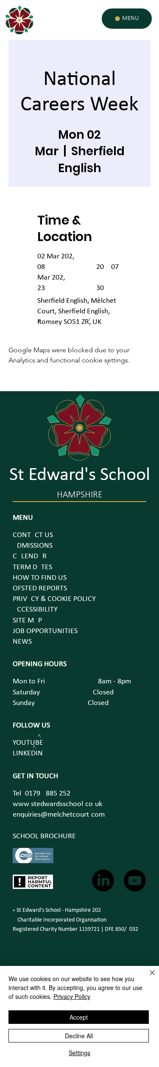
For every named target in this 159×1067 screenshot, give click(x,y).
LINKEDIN (28, 753)
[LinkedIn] (103, 880)
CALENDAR (30, 556)
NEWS (22, 642)
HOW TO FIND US (40, 578)
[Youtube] (135, 880)
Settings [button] (79, 1052)
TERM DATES (32, 567)
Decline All (79, 1035)
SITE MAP (27, 621)
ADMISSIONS (33, 546)
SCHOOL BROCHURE (44, 836)
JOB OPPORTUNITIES (45, 631)
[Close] (147, 978)
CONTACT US (33, 535)
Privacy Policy (71, 996)
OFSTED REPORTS (40, 588)
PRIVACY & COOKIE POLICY (54, 599)
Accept (79, 1017)
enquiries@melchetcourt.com (59, 815)
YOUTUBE (28, 743)
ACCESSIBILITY (35, 610)
